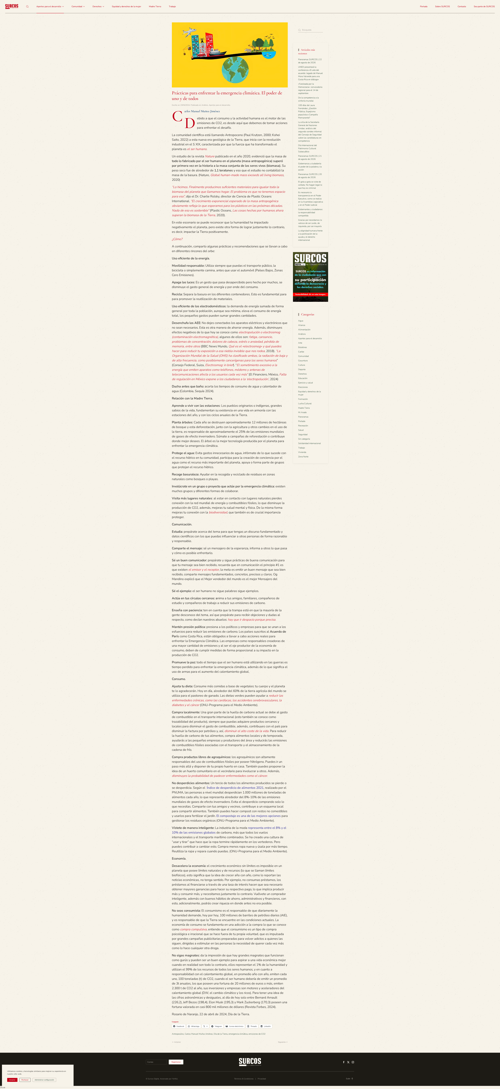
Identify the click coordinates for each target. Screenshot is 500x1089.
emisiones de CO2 (257, 1034)
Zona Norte (303, 456)
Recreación (303, 425)
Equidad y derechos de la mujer (126, 6)
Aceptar (12, 1080)
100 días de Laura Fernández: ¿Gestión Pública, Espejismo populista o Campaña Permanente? (308, 111)
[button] (27, 6)
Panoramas (303, 416)
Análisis (205, 105)
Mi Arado (302, 412)
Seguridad (302, 434)
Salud (301, 430)
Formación (303, 399)
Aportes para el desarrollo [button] (48, 6)
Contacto (462, 6)
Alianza (301, 325)
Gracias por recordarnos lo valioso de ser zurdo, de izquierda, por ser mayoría (310, 223)
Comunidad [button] (77, 6)
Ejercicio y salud (305, 382)
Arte (300, 342)
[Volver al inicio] (11, 6)
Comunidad (303, 356)
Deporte (301, 369)
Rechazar (25, 1080)
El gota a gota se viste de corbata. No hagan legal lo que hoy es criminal (310, 184)
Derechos (302, 373)
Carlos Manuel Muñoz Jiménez (199, 1034)
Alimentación (304, 329)
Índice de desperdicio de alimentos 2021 (235, 788)
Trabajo (172, 6)
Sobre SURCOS (442, 6)
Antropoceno (178, 1034)
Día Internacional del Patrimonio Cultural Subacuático (307, 148)
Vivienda (302, 452)
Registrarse (176, 1062)
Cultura (301, 365)
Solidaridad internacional (309, 443)
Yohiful (175, 1079)
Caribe (301, 351)
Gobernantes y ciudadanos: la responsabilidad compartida (310, 212)
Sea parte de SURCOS (484, 6)
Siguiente (282, 1042)
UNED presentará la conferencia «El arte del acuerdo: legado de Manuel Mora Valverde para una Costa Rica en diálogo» (310, 73)
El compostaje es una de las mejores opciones (248, 816)
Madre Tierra (155, 6)
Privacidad (262, 1079)
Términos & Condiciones (244, 1079)
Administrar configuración (44, 1080)
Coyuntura (303, 360)
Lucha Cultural (305, 403)
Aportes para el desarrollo (219, 105)
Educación (302, 378)
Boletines (302, 347)
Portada (423, 6)
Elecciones (303, 387)
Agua (300, 320)
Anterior (177, 1042)
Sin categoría (304, 439)
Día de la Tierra (220, 1034)
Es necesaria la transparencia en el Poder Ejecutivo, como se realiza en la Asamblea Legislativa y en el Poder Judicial (310, 198)
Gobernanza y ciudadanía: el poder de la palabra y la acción (310, 166)
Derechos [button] (97, 6)
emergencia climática (238, 1034)
